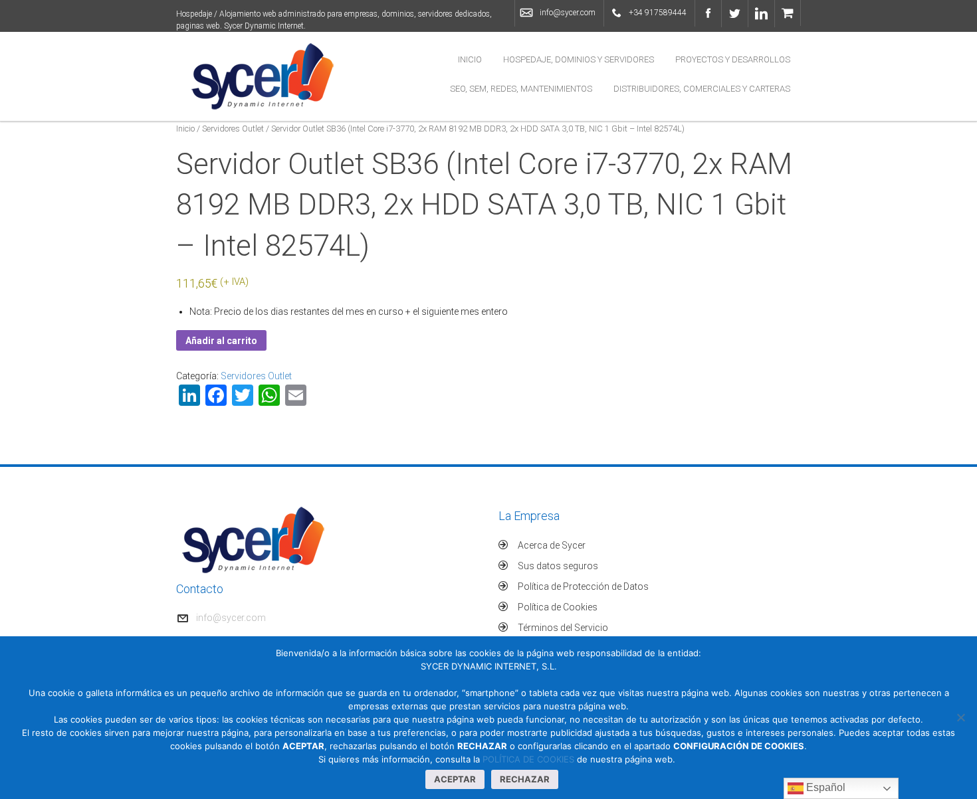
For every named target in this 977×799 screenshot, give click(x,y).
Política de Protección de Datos (583, 586)
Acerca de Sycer (552, 545)
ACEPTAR (455, 779)
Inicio (470, 59)
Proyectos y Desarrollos (732, 59)
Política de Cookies (557, 607)
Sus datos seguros (558, 566)
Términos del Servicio (563, 627)
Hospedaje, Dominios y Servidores (578, 59)
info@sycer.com (568, 12)
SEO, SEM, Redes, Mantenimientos (521, 89)
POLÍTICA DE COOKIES (528, 759)
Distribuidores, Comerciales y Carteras (701, 89)
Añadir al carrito (221, 340)
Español (824, 787)
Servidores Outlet (233, 128)
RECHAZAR (525, 779)
